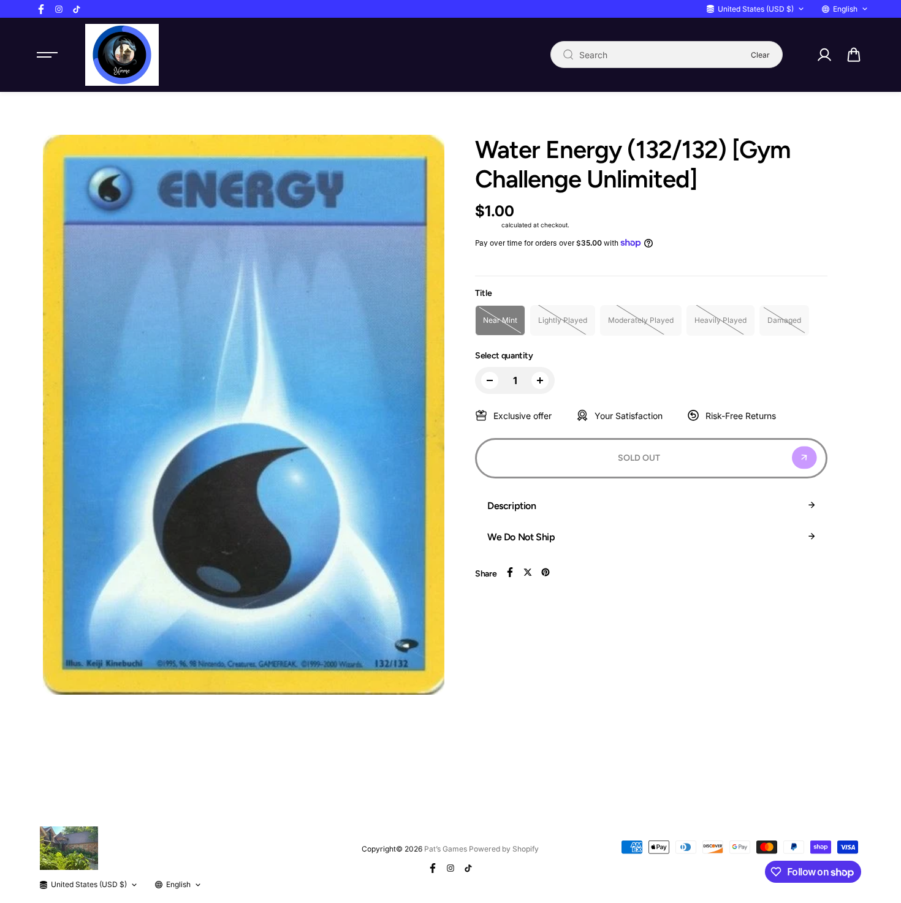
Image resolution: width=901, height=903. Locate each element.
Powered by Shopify (504, 848)
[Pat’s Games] (122, 55)
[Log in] (823, 54)
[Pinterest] (545, 572)
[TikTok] (76, 9)
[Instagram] (58, 9)
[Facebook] (41, 9)
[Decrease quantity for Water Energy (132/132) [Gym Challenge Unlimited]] (489, 380)
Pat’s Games (445, 848)
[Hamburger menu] (47, 54)
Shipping (487, 225)
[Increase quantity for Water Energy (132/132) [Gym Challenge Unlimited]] (540, 380)
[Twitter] (527, 572)
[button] (853, 54)
